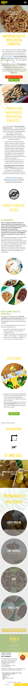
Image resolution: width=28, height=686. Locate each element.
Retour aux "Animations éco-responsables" (14, 630)
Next (25, 93)
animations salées (8, 56)
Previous (3, 93)
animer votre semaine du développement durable (13, 178)
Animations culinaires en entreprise (14, 651)
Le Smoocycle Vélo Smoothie (14, 648)
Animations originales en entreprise (14, 650)
